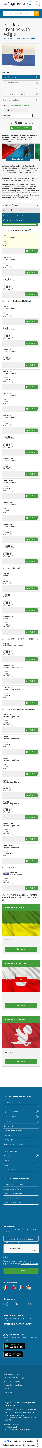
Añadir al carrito (22, 128)
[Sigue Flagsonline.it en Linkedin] (17, 1304)
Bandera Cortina (15, 1019)
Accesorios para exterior (13, 1193)
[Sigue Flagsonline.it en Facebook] (28, 1304)
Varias (6, 1165)
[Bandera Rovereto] (21, 923)
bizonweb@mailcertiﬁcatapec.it (18, 1429)
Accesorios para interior (12, 1189)
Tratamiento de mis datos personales (18, 1261)
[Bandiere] (6, 1287)
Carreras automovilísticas (13, 1131)
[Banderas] (28, 1287)
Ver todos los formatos (20, 105)
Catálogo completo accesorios (16, 1178)
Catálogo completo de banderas (17, 1096)
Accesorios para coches (12, 1202)
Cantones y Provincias (12, 1116)
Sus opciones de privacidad (21, 1441)
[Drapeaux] (21, 1287)
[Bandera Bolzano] (21, 979)
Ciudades (7, 1121)
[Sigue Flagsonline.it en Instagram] (6, 1304)
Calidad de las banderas (13, 1385)
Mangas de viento (10, 1151)
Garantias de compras (12, 1374)
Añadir (32, 251)
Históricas (7, 1156)
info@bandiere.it (14, 1427)
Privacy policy (8, 1389)
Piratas (6, 1160)
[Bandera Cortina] (21, 1035)
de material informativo (29, 1264)
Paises (6, 1107)
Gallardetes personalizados (14, 1144)
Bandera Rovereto (16, 907)
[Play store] (21, 1346)
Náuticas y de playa (11, 1126)
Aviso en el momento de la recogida (19, 1445)
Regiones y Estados (11, 1112)
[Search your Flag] (36, 13)
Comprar (21, 949)
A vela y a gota (9, 1140)
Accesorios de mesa (11, 1198)
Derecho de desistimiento (13, 1381)
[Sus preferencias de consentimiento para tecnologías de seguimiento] (38, 1444)
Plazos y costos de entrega (14, 1378)
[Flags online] (13, 1287)
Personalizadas (9, 1135)
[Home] (13, 4)
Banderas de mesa (11, 1169)
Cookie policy (9, 1392)
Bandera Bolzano (15, 963)
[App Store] (21, 1354)
